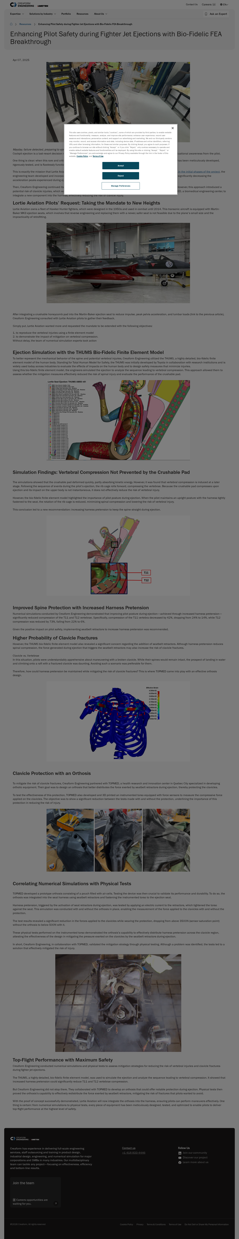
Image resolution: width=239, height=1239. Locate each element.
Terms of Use (98, 156)
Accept (121, 165)
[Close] (173, 128)
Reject (121, 176)
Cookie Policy (82, 156)
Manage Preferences (120, 186)
